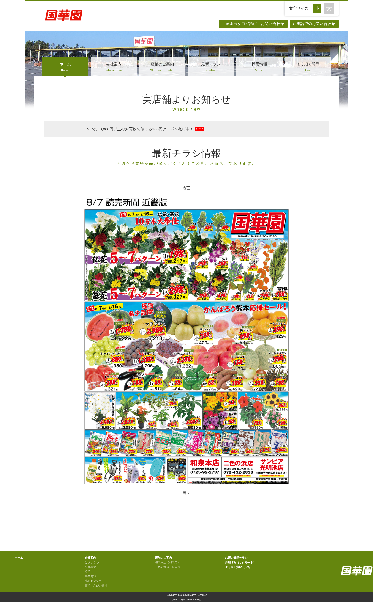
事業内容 (90, 576)
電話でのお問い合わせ (315, 24)
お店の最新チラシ (236, 557)
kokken (182, 595)
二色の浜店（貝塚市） (169, 567)
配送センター (93, 580)
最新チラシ (211, 66)
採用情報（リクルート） (240, 562)
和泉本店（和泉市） (167, 562)
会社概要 (90, 567)
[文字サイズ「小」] (318, 8)
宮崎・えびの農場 (96, 585)
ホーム (65, 66)
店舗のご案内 (162, 66)
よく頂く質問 (308, 66)
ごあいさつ (92, 562)
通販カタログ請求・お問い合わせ (255, 24)
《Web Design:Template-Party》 (186, 600)
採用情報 (259, 66)
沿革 (87, 571)
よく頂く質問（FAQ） (239, 567)
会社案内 (113, 66)
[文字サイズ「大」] (329, 8)
